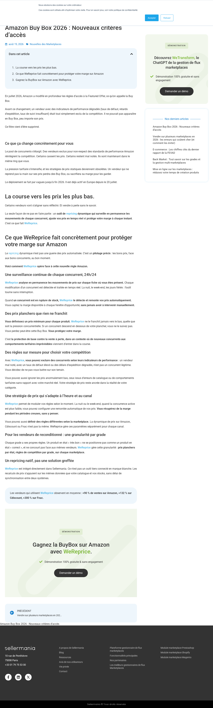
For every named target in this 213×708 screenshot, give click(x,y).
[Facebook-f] (8, 677)
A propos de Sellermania (71, 647)
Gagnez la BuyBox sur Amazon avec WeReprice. (44, 80)
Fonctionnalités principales (123, 655)
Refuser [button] (167, 17)
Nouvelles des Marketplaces (45, 44)
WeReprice (30, 223)
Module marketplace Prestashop (177, 647)
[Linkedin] (18, 677)
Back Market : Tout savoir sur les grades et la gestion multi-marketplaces (176, 161)
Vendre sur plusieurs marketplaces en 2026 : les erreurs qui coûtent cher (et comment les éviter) (174, 140)
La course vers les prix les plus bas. (36, 67)
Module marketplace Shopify (175, 652)
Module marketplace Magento (176, 657)
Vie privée (64, 666)
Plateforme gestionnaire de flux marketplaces (126, 649)
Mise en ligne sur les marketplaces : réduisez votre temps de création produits (176, 171)
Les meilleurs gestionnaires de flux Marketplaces (127, 666)
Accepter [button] (152, 17)
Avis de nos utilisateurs (71, 662)
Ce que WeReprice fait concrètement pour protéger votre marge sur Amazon (60, 73)
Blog (61, 652)
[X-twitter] (28, 677)
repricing (71, 213)
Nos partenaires (118, 660)
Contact (63, 671)
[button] (131, 54)
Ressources (65, 657)
